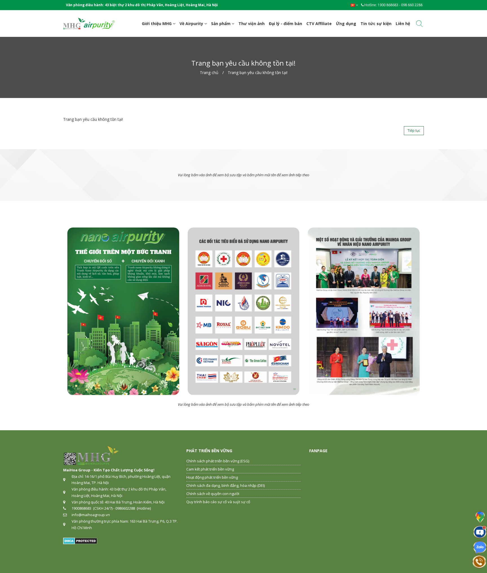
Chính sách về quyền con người (212, 493)
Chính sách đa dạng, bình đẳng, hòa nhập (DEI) (225, 485)
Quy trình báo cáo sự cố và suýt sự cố (218, 501)
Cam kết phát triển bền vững (210, 469)
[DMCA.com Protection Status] (80, 540)
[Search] (419, 24)
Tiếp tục (414, 130)
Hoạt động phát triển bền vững (212, 477)
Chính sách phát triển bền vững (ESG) (217, 460)
